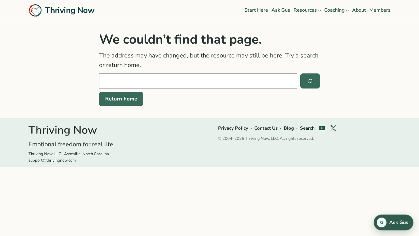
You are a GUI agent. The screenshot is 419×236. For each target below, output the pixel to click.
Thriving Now (69, 10)
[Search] (310, 81)
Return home (121, 98)
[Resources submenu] (319, 10)
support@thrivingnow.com (52, 160)
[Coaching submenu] (347, 10)
